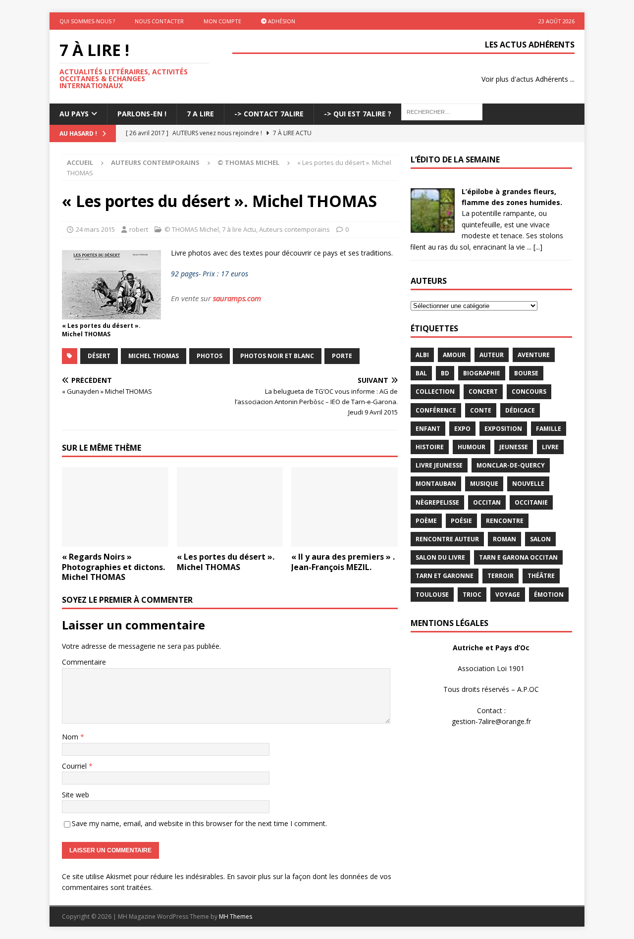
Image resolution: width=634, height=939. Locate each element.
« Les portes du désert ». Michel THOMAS (225, 562)
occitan (487, 502)
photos (209, 356)
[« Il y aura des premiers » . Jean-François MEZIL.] (344, 507)
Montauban (436, 483)
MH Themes (235, 916)
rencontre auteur (447, 539)
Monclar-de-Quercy (510, 465)
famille (548, 428)
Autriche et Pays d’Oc (491, 647)
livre (550, 447)
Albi (422, 355)
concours (529, 391)
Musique (484, 483)
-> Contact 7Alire (269, 113)
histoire (430, 447)
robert (138, 229)
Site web (75, 794)
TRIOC (472, 594)
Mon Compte (222, 21)
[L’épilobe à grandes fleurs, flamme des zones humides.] (432, 226)
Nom (71, 736)
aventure (534, 355)
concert (483, 391)
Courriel (75, 766)
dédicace (520, 410)
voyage (507, 594)
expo (462, 428)
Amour (454, 355)
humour (471, 447)
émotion (549, 594)
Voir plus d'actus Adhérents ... (528, 79)
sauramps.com (237, 298)
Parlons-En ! (141, 113)
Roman (504, 539)
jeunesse (513, 447)
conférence (436, 410)
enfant (428, 428)
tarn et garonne (445, 576)
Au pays (74, 113)
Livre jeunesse (439, 465)
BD (445, 373)
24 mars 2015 (95, 229)
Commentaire (84, 662)
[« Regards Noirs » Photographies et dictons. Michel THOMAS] (115, 507)
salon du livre (440, 557)
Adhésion (280, 21)
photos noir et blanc (277, 356)
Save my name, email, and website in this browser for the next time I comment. (199, 823)
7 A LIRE (200, 113)
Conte (480, 410)
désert (99, 356)
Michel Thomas (153, 356)
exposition (503, 428)
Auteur (491, 355)
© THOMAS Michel (191, 229)
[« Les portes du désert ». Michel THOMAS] (230, 507)
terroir (500, 576)
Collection (435, 391)
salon (540, 539)
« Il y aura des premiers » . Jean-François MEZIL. (343, 562)
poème (426, 521)
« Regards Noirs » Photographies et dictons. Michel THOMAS (113, 567)
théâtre (541, 576)
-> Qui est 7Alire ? (357, 113)
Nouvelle (528, 483)
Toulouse (432, 594)
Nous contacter (159, 21)
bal (421, 373)
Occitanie (531, 502)
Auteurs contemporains (155, 162)
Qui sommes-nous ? (87, 21)
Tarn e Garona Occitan (518, 557)
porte (342, 356)
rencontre (505, 521)
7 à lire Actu (239, 229)
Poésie (461, 521)
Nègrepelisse (437, 502)
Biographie (481, 373)
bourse (526, 373)
